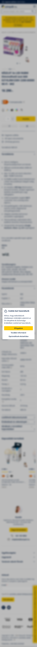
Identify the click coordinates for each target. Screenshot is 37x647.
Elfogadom (18, 328)
